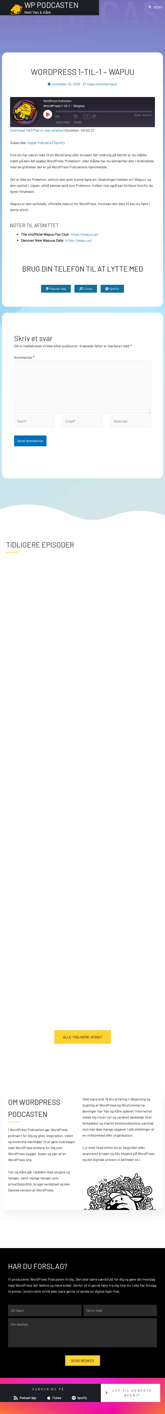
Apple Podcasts (40, 142)
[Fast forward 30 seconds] (100, 116)
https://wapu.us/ (78, 240)
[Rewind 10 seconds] (77, 116)
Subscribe (62, 122)
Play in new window (48, 130)
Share (78, 122)
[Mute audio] (63, 116)
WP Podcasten (51, 4)
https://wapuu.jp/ (85, 234)
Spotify (59, 142)
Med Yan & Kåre (37, 12)
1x (87, 116)
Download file (20, 130)
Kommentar (24, 357)
